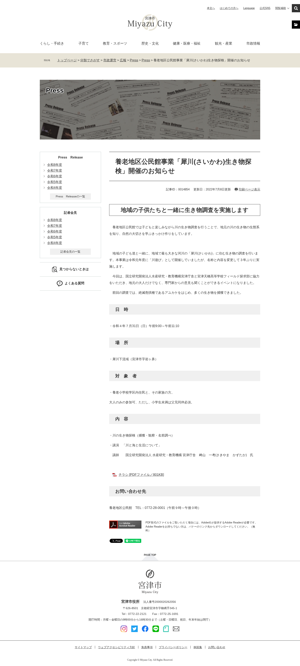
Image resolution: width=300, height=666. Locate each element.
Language (249, 8)
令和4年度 (54, 187)
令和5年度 (54, 182)
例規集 (197, 647)
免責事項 (147, 647)
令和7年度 (54, 170)
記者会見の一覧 (70, 251)
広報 (123, 60)
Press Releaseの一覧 (70, 196)
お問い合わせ (216, 647)
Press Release (70, 157)
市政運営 (109, 60)
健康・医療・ (187, 43)
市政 (253, 43)
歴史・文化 (150, 43)
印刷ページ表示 (249, 189)
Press (134, 60)
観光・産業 (223, 43)
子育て (83, 43)
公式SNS (265, 8)
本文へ (211, 8)
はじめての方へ (229, 8)
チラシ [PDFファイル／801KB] (141, 474)
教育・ (115, 43)
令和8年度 (54, 164)
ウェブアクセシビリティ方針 (116, 647)
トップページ (67, 60)
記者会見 (70, 212)
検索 (296, 8)
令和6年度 (54, 176)
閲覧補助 (280, 8)
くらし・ (52, 43)
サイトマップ (83, 647)
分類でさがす (90, 60)
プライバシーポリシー (173, 647)
